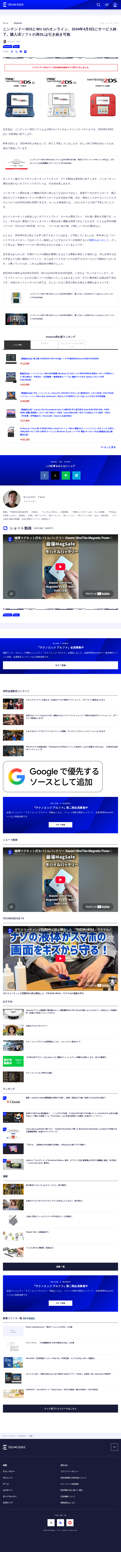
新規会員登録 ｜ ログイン (115, 4)
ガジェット (8, 1478)
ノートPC (17, 345)
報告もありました (99, 240)
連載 (5, 1465)
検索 (98, 4)
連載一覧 (60, 1266)
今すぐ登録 (60, 665)
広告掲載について (67, 1496)
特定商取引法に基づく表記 (71, 1490)
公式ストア (8, 1503)
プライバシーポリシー (69, 1471)
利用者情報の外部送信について (73, 1478)
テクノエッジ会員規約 (69, 1484)
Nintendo (7, 46)
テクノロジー (9, 1471)
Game (16, 46)
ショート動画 (21, 528)
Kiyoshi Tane (14, 41)
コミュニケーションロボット (71, 345)
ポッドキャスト (10, 1496)
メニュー (106, 4)
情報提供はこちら (67, 1503)
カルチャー (8, 1490)
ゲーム (6, 1484)
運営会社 (64, 1465)
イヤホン (44, 343)
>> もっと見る (108, 447)
